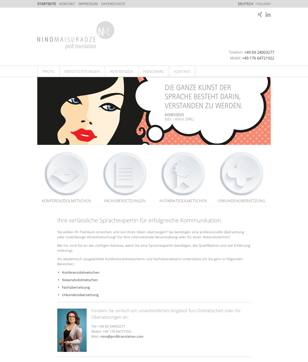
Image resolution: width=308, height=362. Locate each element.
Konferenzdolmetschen (66, 200)
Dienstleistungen (82, 71)
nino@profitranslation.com (121, 336)
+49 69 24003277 (259, 52)
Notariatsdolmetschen (183, 200)
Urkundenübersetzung (241, 200)
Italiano (263, 3)
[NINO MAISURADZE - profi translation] (75, 35)
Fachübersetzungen (125, 200)
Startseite (46, 3)
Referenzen (121, 71)
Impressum (88, 3)
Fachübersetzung (76, 287)
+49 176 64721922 (258, 58)
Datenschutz (113, 3)
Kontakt (67, 3)
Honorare (153, 71)
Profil (48, 71)
